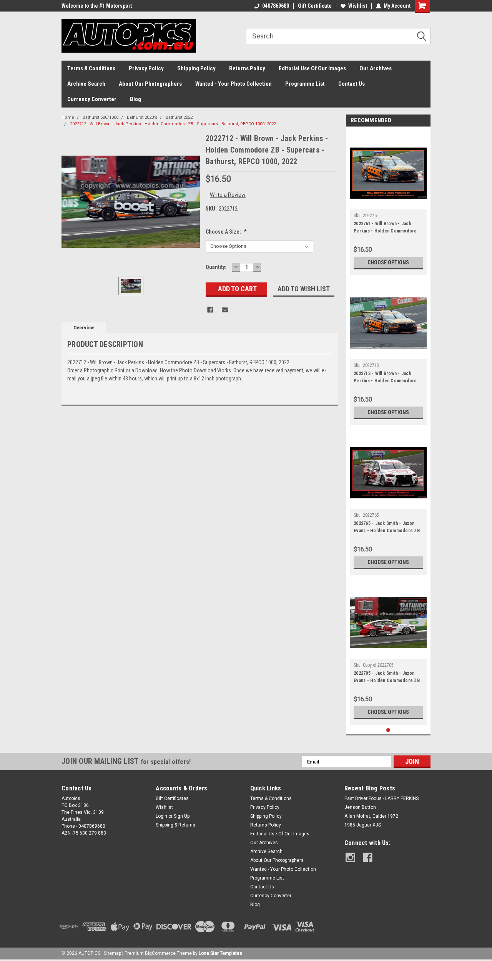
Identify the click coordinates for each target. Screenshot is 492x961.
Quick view (388, 204)
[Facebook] (210, 310)
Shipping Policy (196, 68)
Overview (83, 327)
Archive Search (86, 83)
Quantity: (216, 267)
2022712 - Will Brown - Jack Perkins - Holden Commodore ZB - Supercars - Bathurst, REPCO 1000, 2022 (173, 123)
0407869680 (275, 6)
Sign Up (181, 816)
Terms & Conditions (91, 68)
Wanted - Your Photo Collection (233, 83)
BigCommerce (160, 953)
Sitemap (112, 953)
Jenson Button (360, 807)
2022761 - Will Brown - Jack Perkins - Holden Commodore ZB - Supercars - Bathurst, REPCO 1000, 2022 (385, 228)
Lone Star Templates (220, 953)
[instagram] (350, 857)
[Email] (225, 310)
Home (68, 117)
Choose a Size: (226, 232)
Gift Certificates (172, 798)
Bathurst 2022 (179, 117)
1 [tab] (388, 730)
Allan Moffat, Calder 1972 (371, 816)
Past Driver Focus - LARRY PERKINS (381, 798)
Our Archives (375, 68)
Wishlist (357, 6)
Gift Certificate (315, 6)
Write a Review (228, 195)
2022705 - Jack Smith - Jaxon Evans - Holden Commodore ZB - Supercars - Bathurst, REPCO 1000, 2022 (387, 678)
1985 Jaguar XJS (362, 825)
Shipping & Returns (175, 825)
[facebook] (367, 857)
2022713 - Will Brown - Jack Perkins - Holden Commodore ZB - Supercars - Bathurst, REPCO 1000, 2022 (385, 378)
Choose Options (388, 262)
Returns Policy (247, 68)
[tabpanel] (388, 203)
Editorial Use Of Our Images (312, 68)
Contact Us (351, 83)
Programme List (305, 83)
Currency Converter (91, 99)
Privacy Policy (146, 68)
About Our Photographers (150, 83)
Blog (135, 99)
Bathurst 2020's (142, 117)
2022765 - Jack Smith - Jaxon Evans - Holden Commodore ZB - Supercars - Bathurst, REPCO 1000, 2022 (387, 528)
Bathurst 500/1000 (100, 117)
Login (161, 816)
